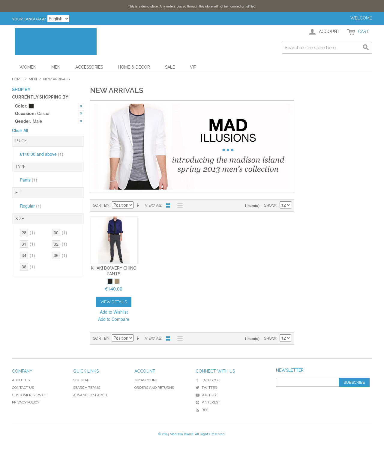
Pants (28, 180)
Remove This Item (81, 106)
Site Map (81, 380)
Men (55, 67)
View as (153, 205)
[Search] (366, 48)
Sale (170, 67)
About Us (21, 380)
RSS (205, 410)
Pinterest (211, 402)
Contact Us (23, 388)
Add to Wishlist (114, 312)
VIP (193, 67)
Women (28, 67)
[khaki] (117, 281)
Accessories (89, 67)
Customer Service (29, 395)
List (178, 205)
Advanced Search (90, 395)
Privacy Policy (25, 402)
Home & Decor (134, 67)
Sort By (101, 205)
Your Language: (29, 19)
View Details (113, 302)
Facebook (211, 380)
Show (270, 205)
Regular (30, 206)
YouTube (210, 395)
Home (17, 79)
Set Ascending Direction (138, 205)
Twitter (209, 388)
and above (41, 154)
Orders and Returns (154, 388)
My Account (146, 380)
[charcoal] (110, 281)
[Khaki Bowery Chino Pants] (114, 240)
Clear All (20, 130)
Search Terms (86, 388)
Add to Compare (113, 319)
